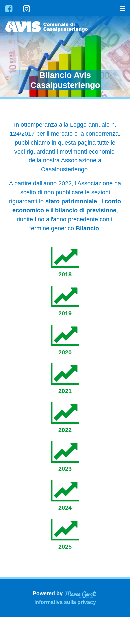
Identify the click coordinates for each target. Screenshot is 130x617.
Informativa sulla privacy (65, 602)
